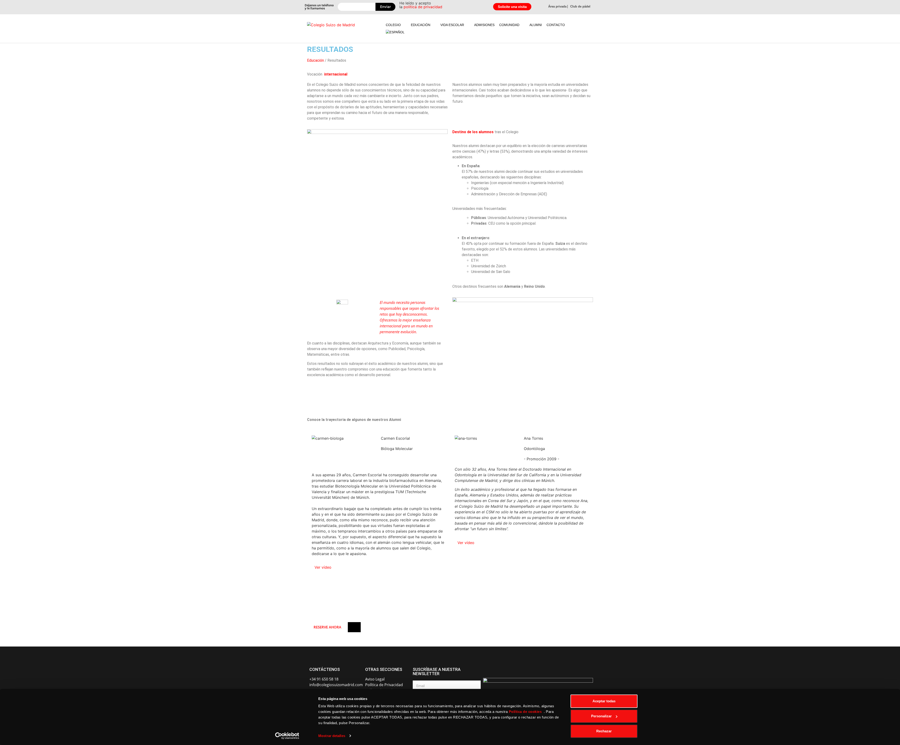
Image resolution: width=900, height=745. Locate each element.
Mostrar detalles (331, 736)
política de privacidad (423, 6)
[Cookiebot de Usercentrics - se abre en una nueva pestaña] (287, 735)
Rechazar (604, 731)
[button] (396, 25)
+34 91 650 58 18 (323, 679)
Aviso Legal (375, 679)
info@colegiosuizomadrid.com (336, 684)
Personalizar (601, 716)
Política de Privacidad (384, 684)
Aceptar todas (603, 701)
